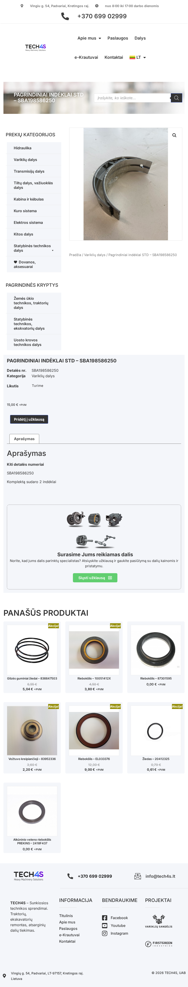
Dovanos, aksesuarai (25, 264)
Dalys (140, 38)
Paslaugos (118, 38)
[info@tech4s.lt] (137, 876)
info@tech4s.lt (160, 876)
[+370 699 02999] (65, 16)
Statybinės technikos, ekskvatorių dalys (29, 324)
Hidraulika (22, 148)
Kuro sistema (25, 211)
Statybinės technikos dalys (32, 248)
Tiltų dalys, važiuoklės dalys (33, 185)
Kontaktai (114, 57)
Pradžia (75, 255)
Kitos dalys (23, 234)
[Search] (176, 97)
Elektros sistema (28, 222)
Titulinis (66, 915)
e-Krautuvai (86, 57)
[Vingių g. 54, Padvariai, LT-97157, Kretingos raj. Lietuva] (4, 976)
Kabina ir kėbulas (29, 199)
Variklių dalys (25, 159)
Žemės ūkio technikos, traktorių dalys (31, 303)
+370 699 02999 (102, 16)
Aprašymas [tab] (24, 438)
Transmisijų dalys (29, 171)
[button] (174, 135)
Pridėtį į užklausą (29, 419)
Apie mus (86, 38)
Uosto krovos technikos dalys (27, 342)
